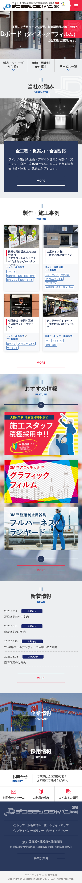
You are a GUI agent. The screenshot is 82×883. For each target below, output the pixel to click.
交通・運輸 (51, 344)
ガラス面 (65, 274)
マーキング (12, 348)
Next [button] (41, 559)
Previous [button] (41, 405)
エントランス (52, 274)
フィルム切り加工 (54, 279)
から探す (13, 64)
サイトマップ (60, 825)
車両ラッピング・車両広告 (59, 336)
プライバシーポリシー (30, 830)
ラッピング (57, 340)
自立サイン (12, 280)
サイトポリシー (59, 830)
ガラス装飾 (50, 270)
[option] (41, 433)
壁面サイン (51, 283)
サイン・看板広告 (15, 267)
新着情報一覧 (38, 825)
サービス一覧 (68, 66)
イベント (11, 271)
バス (48, 340)
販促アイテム (26, 280)
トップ (21, 825)
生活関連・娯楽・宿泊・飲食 (20, 275)
